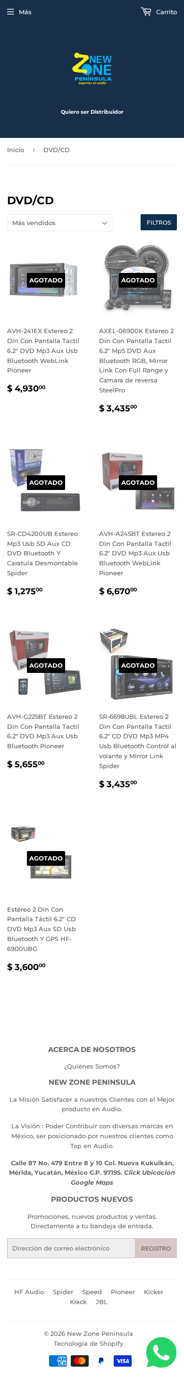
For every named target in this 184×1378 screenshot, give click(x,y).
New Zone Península (100, 1333)
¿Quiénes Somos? (92, 1066)
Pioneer (123, 1292)
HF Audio (29, 1292)
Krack (78, 1301)
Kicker (153, 1292)
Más (25, 12)
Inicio (15, 150)
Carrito (165, 12)
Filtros (159, 222)
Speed (92, 1292)
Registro (156, 1248)
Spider (63, 1292)
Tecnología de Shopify (88, 1343)
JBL (102, 1301)
